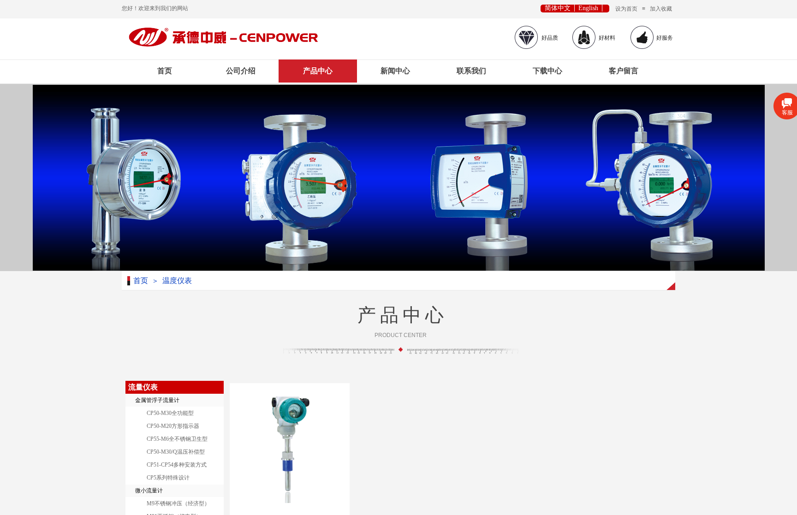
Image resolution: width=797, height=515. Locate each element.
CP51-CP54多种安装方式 (177, 465)
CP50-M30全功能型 (170, 413)
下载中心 (547, 71)
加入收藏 (661, 9)
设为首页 (626, 9)
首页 (164, 71)
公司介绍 (241, 71)
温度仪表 (177, 280)
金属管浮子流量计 (157, 400)
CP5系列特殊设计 (168, 477)
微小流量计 (149, 490)
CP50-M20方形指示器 (173, 426)
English (588, 8)
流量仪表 (143, 387)
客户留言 (623, 71)
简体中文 (558, 8)
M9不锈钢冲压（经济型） (178, 503)
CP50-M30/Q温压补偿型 (176, 452)
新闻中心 (395, 71)
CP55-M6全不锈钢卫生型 (177, 439)
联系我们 (471, 71)
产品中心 (318, 71)
